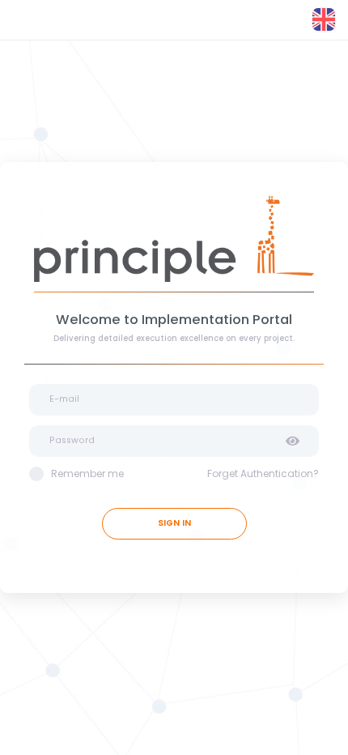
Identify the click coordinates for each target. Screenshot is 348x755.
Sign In (174, 523)
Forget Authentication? (263, 473)
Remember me (87, 473)
